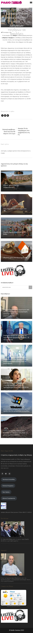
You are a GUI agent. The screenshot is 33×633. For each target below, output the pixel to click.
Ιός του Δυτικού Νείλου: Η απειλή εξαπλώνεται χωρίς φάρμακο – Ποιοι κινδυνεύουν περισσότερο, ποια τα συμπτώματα (15, 360)
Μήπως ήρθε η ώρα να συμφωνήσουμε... (11, 186)
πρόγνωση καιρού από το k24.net (13, 606)
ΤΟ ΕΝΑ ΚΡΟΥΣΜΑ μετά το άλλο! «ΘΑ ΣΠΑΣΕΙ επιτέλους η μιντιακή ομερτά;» (15, 540)
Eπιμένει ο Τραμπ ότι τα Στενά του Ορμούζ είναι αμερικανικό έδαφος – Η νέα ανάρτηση (16, 337)
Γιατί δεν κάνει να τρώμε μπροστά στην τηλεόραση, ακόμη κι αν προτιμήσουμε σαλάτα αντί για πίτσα (16, 385)
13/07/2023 (5, 544)
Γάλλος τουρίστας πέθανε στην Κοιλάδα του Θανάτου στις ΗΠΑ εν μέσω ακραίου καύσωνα (15, 433)
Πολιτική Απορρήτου (8, 485)
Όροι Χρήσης (6, 492)
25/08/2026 (6, 584)
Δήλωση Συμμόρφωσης (9, 498)
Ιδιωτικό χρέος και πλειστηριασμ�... (15, 258)
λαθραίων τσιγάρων (8, 37)
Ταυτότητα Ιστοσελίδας (9, 479)
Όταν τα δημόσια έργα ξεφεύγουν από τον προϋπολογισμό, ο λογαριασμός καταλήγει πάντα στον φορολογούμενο (16, 313)
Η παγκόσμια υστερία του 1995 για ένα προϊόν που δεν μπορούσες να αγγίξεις (16, 410)
